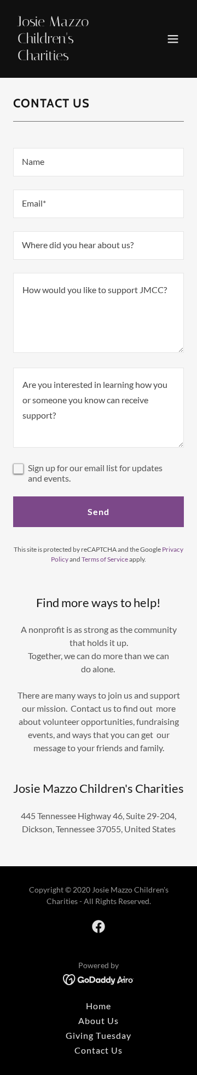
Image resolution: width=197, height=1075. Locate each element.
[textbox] (98, 162)
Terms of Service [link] (105, 559)
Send (98, 511)
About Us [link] (98, 1020)
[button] (173, 39)
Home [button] (98, 1005)
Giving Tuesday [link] (98, 1035)
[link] (73, 57)
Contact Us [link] (98, 1050)
